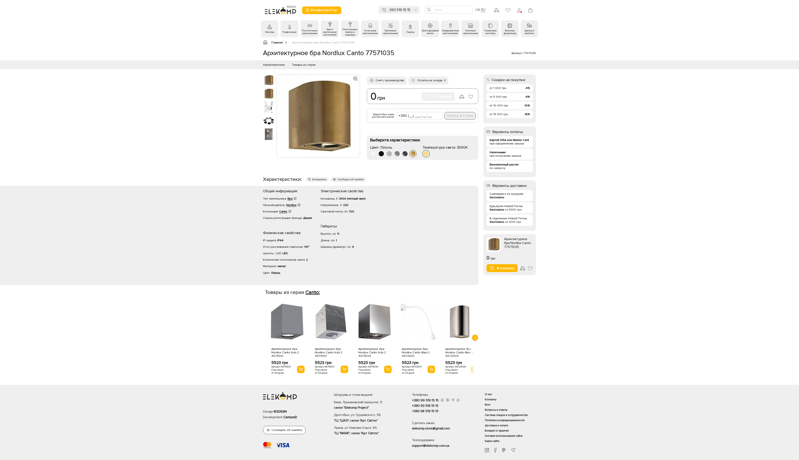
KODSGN (280, 411)
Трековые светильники (390, 32)
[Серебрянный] (397, 153)
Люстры (269, 32)
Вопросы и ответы (496, 410)
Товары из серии (304, 65)
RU (483, 9)
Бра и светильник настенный (330, 32)
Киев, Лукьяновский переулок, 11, (358, 405)
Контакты (490, 399)
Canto (283, 211)
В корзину (441, 96)
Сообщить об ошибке (350, 179)
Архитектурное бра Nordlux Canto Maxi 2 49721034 (459, 352)
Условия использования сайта (503, 436)
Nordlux (291, 205)
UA (477, 9)
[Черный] (381, 153)
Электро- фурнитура (510, 32)
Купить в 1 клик (460, 115)
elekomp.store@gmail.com (431, 428)
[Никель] (405, 153)
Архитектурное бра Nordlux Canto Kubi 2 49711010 (285, 352)
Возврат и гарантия (497, 430)
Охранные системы (490, 32)
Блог (488, 404)
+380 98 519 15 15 (425, 411)
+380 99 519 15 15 (425, 400)
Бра (290, 198)
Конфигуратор (324, 10)
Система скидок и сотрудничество (506, 415)
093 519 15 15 (400, 10)
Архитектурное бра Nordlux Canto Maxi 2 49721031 (416, 352)
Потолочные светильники (310, 32)
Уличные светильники (470, 32)
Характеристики (274, 65)
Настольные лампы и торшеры (349, 32)
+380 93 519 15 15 (425, 406)
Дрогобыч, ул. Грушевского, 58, (357, 417)
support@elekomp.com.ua (430, 446)
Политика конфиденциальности (505, 420)
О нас (488, 394)
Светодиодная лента (430, 32)
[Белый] (373, 153)
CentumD (290, 417)
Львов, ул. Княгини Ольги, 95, (356, 430)
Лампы (410, 32)
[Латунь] (412, 153)
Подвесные (289, 32)
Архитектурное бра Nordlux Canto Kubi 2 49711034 (372, 352)
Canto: (312, 292)
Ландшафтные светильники (450, 32)
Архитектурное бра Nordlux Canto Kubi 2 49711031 (328, 352)
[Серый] (389, 153)
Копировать (319, 179)
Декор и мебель (529, 32)
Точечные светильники (370, 32)
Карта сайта (492, 441)
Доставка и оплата (496, 425)
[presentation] (475, 337)
